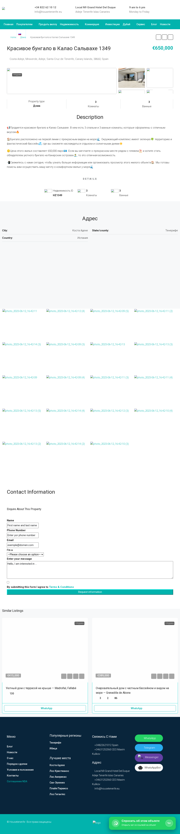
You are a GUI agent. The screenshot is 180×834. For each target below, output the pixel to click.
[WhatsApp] (176, 10)
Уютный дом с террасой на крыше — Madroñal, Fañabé (41, 688)
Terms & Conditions (61, 587)
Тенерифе (55, 742)
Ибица (53, 748)
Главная (8, 24)
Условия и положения (20, 769)
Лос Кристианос (59, 771)
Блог (154, 24)
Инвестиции (112, 24)
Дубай (126, 24)
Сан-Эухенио (57, 782)
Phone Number (16, 530)
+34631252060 (102, 749)
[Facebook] (156, 10)
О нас (10, 758)
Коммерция (92, 24)
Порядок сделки (17, 764)
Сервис (140, 24)
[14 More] (160, 91)
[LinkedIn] (161, 10)
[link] (45, 650)
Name (10, 520)
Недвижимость (69, 24)
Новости (165, 24)
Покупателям (24, 24)
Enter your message (19, 558)
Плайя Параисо (59, 788)
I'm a (10, 550)
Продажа (17, 75)
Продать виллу (48, 24)
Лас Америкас (58, 776)
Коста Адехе (57, 765)
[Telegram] (171, 10)
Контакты (9, 33)
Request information (90, 592)
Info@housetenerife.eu (48, 11)
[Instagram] (166, 10)
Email (10, 540)
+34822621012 (102, 745)
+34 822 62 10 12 (45, 7)
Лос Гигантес (57, 794)
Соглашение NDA (17, 781)
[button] (158, 37)
